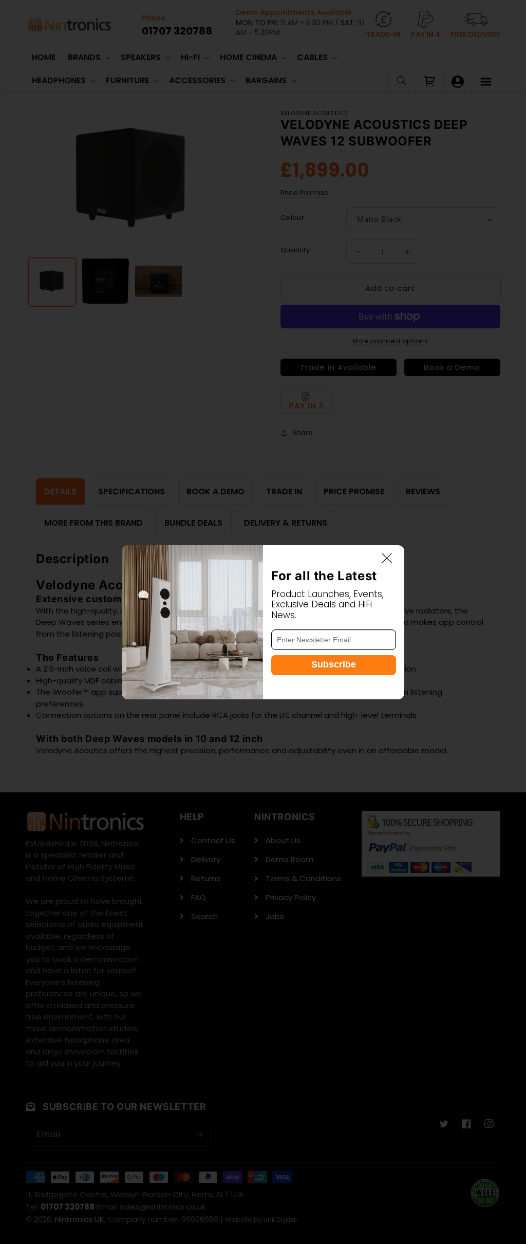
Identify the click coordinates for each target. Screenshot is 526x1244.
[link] (192, 622)
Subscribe (333, 664)
